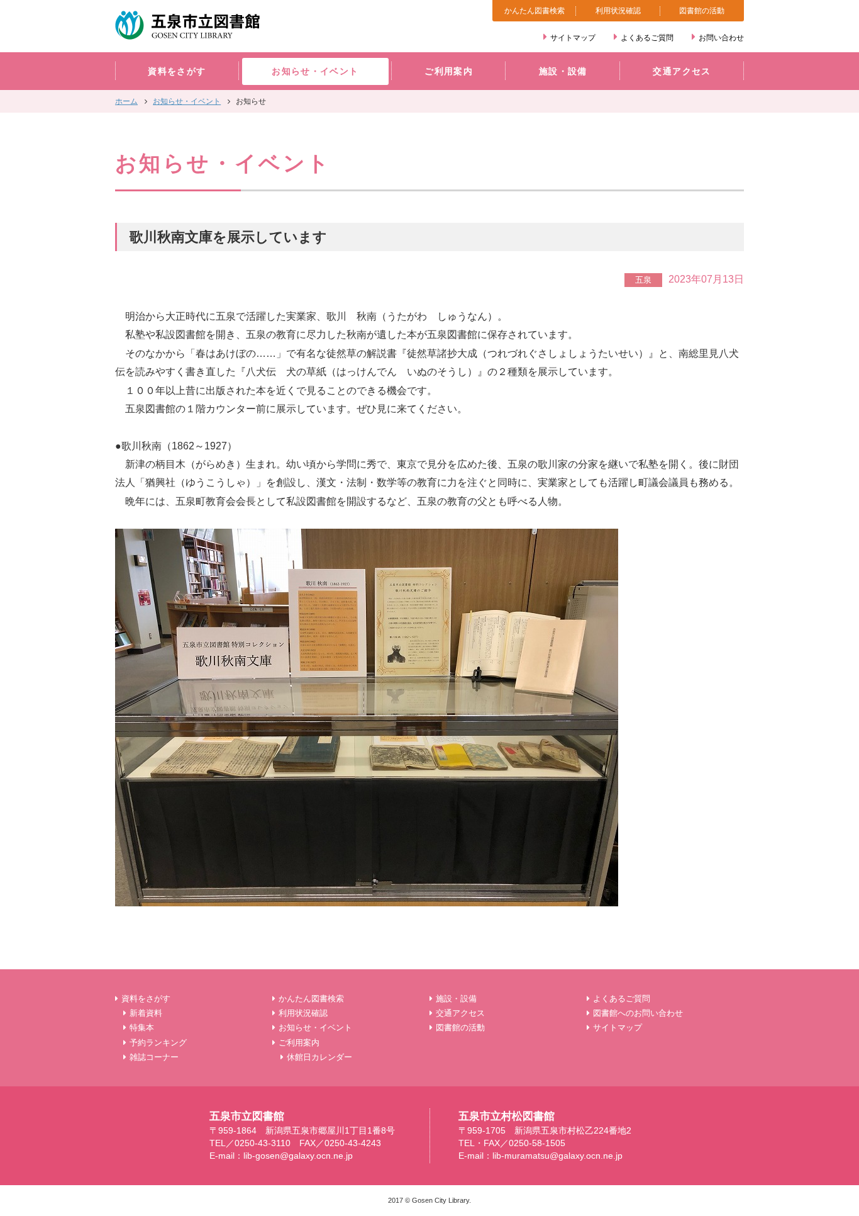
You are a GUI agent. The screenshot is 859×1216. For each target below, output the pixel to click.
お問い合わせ (721, 37)
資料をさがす (177, 71)
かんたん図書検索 (534, 10)
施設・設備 (563, 71)
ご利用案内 (448, 71)
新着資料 (146, 1013)
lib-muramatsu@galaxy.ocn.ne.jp (557, 1156)
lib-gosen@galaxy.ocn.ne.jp (298, 1156)
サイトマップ (573, 37)
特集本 (142, 1027)
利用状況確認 (618, 10)
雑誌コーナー (154, 1057)
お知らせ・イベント (315, 71)
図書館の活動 (701, 10)
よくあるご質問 (647, 37)
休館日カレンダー (319, 1057)
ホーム (126, 101)
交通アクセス (682, 71)
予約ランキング (158, 1042)
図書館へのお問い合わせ (638, 1013)
